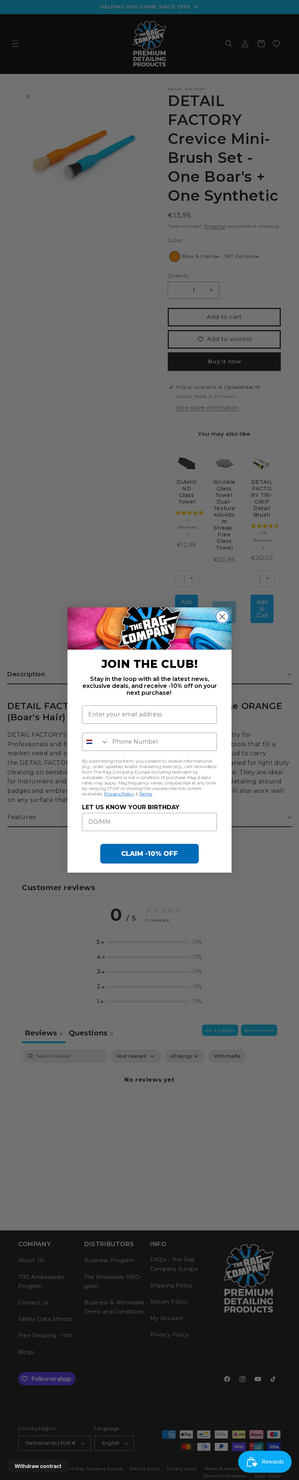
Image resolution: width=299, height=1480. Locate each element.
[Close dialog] (222, 616)
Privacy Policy (119, 793)
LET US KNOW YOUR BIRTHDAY (130, 807)
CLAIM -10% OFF (149, 854)
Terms (145, 793)
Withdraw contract (38, 1466)
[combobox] (95, 742)
